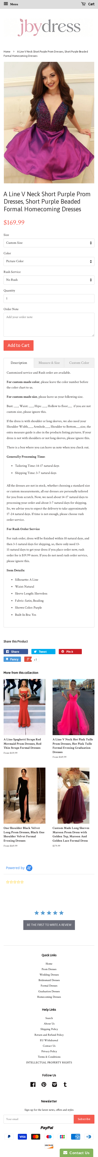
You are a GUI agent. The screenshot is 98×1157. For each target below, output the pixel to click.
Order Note (11, 309)
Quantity (9, 290)
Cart (91, 4)
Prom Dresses (49, 969)
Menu (13, 4)
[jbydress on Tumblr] (65, 1086)
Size (6, 235)
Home (7, 51)
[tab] (19, 363)
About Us (49, 1023)
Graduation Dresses (49, 991)
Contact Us (49, 1046)
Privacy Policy (49, 1051)
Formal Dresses (49, 985)
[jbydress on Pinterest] (43, 1086)
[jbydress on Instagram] (54, 1086)
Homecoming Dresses (49, 997)
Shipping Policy (49, 1029)
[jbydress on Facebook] (33, 1086)
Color (7, 253)
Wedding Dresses (49, 975)
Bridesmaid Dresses (49, 980)
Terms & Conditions (49, 1057)
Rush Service (12, 272)
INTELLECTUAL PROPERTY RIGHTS (49, 1062)
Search (49, 1018)
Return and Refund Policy (49, 1035)
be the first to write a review (49, 925)
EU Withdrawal (49, 1040)
